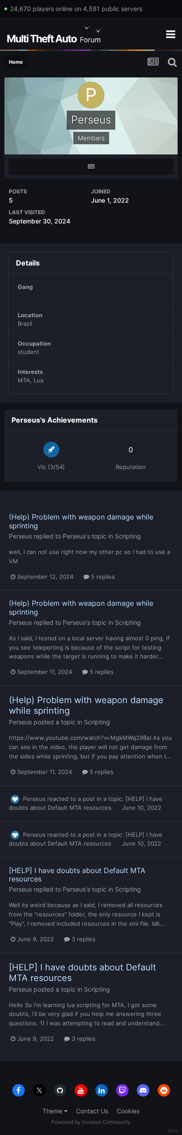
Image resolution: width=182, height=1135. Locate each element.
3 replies (82, 939)
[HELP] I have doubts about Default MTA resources (77, 874)
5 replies (102, 576)
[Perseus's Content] (91, 166)
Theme (53, 1111)
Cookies (128, 1111)
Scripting (128, 536)
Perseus (20, 536)
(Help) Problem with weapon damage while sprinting (81, 521)
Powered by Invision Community (91, 1122)
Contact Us (92, 1111)
